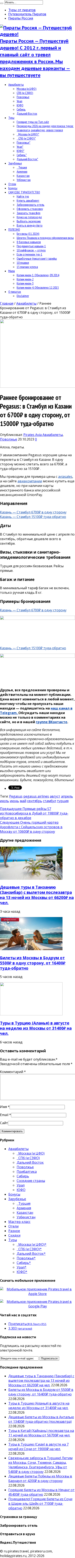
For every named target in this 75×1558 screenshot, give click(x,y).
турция (63, 801)
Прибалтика (27, 1171)
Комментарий (13, 1071)
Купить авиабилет (28, 200)
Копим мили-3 (25, 283)
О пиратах (14, 292)
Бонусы (12, 188)
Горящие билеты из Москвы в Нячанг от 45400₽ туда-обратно (41, 1492)
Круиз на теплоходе (29, 217)
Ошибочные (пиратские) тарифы (37, 258)
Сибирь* (22, 155)
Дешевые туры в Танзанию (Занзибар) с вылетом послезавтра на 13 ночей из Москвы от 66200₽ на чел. (37, 895)
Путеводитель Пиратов (27, 14)
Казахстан (23, 176)
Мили (11, 271)
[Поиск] (1, 3)
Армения (22, 171)
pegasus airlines (36, 796)
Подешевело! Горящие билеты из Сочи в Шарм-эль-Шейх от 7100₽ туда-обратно (40, 1503)
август (55, 796)
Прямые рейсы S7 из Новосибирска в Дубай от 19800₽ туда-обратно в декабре (34, 813)
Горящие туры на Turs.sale (33, 122)
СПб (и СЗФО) (25, 93)
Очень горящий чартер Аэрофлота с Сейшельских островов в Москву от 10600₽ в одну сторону (31, 827)
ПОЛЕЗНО (14, 229)
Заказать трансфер (28, 213)
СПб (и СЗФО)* (26, 138)
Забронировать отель (30, 205)
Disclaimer (23, 296)
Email (4, 1115)
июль (4, 801)
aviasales (65, 476)
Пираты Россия (20, 18)
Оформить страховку (30, 209)
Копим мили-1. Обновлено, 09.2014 (38, 275)
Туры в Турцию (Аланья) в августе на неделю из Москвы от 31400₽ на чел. (36, 1028)
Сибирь (21, 109)
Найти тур (23, 196)
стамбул (49, 801)
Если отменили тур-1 (29, 254)
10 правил (23, 263)
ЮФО (20, 105)
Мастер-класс (19, 1221)
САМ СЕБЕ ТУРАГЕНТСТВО (24, 192)
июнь (14, 801)
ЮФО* (20, 151)
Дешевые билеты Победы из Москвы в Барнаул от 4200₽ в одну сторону (40, 1478)
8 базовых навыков (29, 242)
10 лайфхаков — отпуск (31, 250)
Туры (11, 118)
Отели (12, 184)
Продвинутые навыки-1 (31, 246)
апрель (67, 796)
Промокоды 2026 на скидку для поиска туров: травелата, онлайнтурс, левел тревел (45, 128)
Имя (3, 1106)
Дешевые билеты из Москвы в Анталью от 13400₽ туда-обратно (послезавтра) (41, 1419)
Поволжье (23, 97)
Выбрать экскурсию (29, 221)
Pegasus (15, 796)
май (23, 801)
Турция (22, 167)
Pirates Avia (32, 434)
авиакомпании (30, 481)
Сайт (4, 1123)
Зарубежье (15, 163)
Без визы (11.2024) (28, 234)
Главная (6, 303)
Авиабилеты (16, 84)
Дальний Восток (27, 113)
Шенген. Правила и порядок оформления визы (45, 238)
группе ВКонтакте (51, 722)
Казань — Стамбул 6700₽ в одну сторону (33, 512)
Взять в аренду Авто (29, 225)
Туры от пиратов (22, 10)
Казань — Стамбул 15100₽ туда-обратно (33, 516)
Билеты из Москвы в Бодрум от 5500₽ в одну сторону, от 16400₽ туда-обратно (32, 963)
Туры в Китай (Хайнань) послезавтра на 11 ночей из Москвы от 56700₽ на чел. (41, 1432)
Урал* (20, 147)
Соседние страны (31, 1180)
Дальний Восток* (27, 159)
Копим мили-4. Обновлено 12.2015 (38, 287)
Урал (19, 101)
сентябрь (34, 801)
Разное (14, 1231)
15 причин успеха (27, 267)
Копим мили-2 (25, 279)
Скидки (14, 1235)
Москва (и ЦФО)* (28, 134)
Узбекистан (24, 180)
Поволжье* (23, 142)
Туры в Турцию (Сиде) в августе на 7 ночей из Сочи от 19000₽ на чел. (38, 1446)
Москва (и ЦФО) (26, 89)
